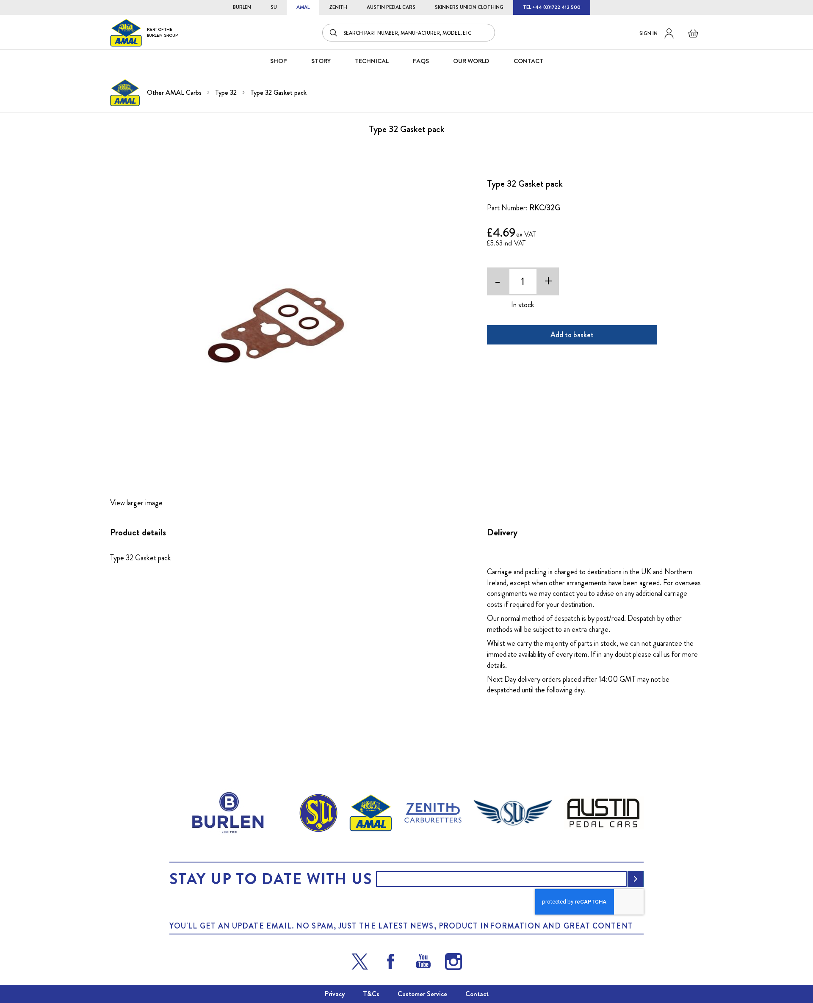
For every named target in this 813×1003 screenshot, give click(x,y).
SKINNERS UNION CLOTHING (469, 7)
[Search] (334, 32)
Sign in (648, 33)
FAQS (421, 61)
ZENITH (338, 7)
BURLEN (242, 7)
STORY (321, 61)
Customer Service (422, 994)
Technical (372, 61)
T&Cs (371, 994)
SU (274, 7)
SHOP (278, 61)
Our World (471, 61)
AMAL (303, 7)
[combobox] (408, 32)
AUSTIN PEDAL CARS (391, 7)
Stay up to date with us (270, 879)
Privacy (335, 994)
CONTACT (528, 61)
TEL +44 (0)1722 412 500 (552, 7)
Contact (477, 994)
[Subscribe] (636, 879)
